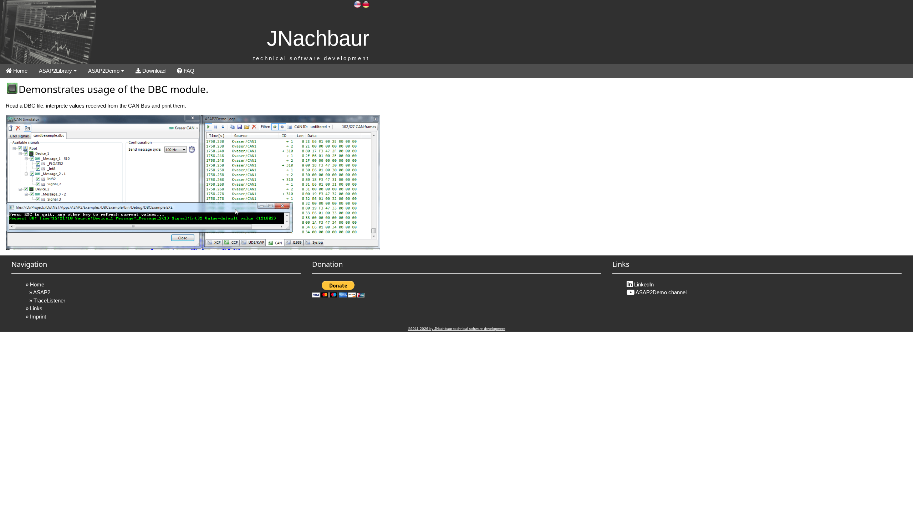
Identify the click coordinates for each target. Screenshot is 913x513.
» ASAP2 (39, 292)
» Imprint (36, 317)
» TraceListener (47, 300)
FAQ (188, 71)
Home (19, 71)
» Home (35, 284)
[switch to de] (365, 4)
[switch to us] (357, 4)
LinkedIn (643, 284)
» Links (34, 308)
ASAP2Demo (104, 71)
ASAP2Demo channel (660, 292)
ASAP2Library (56, 71)
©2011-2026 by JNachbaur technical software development (456, 329)
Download (153, 71)
